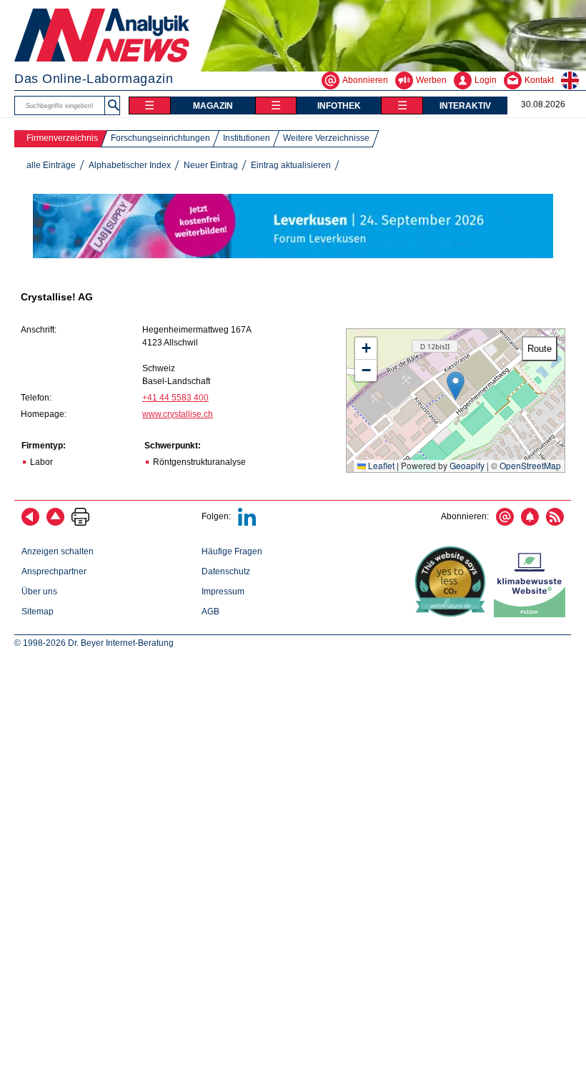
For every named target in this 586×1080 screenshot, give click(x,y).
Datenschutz (226, 571)
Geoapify (467, 465)
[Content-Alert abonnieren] (530, 523)
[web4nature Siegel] (453, 614)
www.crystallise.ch (177, 414)
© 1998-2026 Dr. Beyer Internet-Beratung (94, 643)
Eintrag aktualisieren (291, 165)
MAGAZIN (213, 106)
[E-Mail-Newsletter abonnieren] (505, 523)
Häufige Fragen (232, 551)
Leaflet (380, 465)
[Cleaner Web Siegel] (532, 614)
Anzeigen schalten (57, 551)
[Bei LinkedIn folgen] (247, 523)
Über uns (39, 591)
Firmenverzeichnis (62, 138)
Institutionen (246, 138)
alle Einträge (51, 165)
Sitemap (37, 612)
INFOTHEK (339, 106)
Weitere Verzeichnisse (326, 138)
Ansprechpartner (53, 571)
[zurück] (30, 523)
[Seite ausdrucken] (80, 523)
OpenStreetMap (530, 465)
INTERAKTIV (465, 106)
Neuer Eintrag (211, 165)
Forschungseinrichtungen (160, 138)
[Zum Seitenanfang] (55, 523)
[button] (456, 386)
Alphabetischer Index (130, 165)
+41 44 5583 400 (175, 398)
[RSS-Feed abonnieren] (555, 523)
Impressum (223, 591)
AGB (210, 612)
